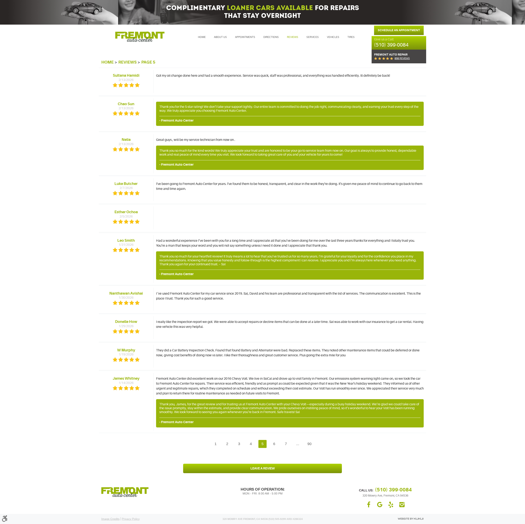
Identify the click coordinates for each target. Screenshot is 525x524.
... (297, 444)
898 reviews (402, 58)
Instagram (402, 505)
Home (202, 37)
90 (309, 444)
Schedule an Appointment (399, 30)
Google (380, 505)
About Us (220, 37)
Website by (410, 518)
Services (312, 37)
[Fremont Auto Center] (139, 37)
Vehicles (333, 37)
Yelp (391, 505)
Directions (271, 37)
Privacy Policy (131, 519)
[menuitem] (202, 37)
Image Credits (110, 519)
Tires (351, 37)
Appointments (245, 37)
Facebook (369, 505)
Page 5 (148, 62)
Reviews (292, 37)
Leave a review (262, 468)
